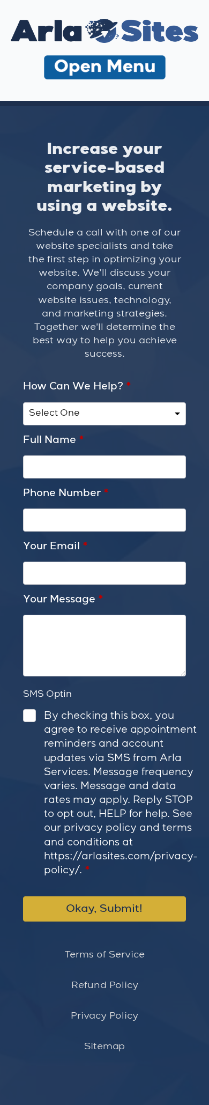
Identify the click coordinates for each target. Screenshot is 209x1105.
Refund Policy (104, 985)
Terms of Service (105, 955)
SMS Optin (47, 694)
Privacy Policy (104, 1016)
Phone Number (66, 493)
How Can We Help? (77, 387)
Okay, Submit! (104, 909)
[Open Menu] (105, 69)
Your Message (63, 600)
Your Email (55, 546)
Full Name (53, 440)
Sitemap (104, 1046)
